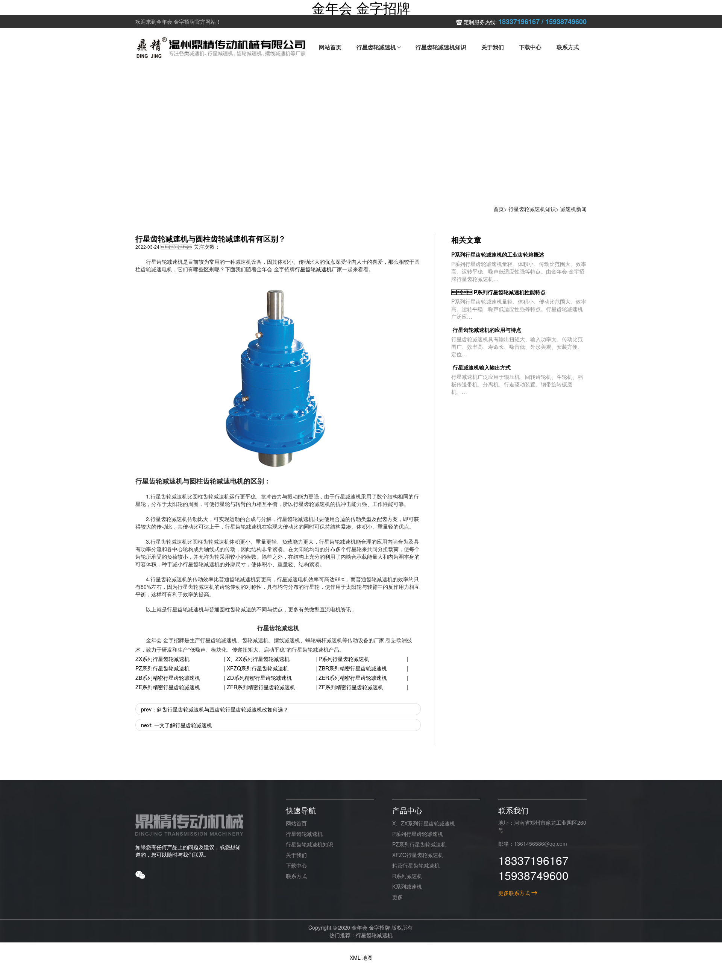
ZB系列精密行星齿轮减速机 (167, 677)
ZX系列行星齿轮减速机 (162, 659)
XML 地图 (361, 957)
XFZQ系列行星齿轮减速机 (257, 668)
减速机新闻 (573, 209)
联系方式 (296, 876)
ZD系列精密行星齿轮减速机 (259, 677)
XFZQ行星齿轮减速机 (417, 855)
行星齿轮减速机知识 (532, 209)
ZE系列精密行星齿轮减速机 (167, 687)
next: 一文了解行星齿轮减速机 (176, 725)
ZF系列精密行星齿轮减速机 (351, 687)
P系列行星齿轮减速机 (344, 659)
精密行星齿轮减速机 (416, 865)
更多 (397, 897)
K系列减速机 (407, 886)
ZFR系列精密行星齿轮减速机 (261, 687)
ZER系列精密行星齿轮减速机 (353, 677)
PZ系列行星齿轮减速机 (162, 668)
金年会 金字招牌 (361, 7)
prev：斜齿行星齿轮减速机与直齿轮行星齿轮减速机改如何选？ (214, 709)
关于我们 (296, 855)
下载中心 (296, 865)
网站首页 (296, 823)
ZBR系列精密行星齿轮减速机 (353, 668)
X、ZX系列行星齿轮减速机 (258, 659)
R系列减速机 (407, 876)
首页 (498, 209)
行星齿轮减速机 (313, 269)
